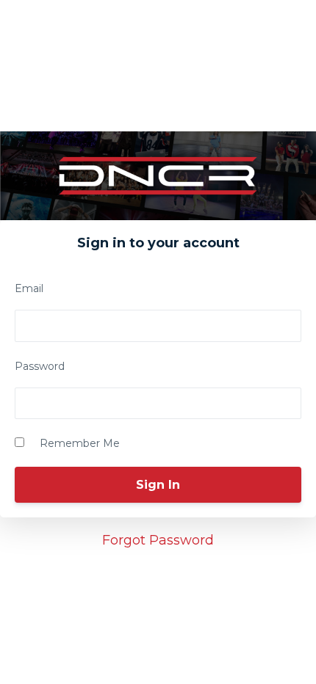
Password (40, 366)
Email (29, 288)
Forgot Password (158, 540)
